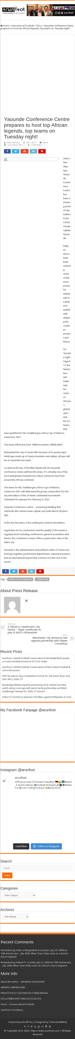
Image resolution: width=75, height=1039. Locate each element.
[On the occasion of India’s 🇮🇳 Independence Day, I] (37, 833)
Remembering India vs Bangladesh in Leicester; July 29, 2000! (32, 950)
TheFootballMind (58, 1022)
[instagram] (42, 1026)
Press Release (13, 142)
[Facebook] (28, 1026)
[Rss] (25, 1026)
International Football (22, 25)
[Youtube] (39, 1026)
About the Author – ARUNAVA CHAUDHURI (23, 981)
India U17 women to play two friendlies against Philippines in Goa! (36, 697)
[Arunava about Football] (37, 9)
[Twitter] (31, 1026)
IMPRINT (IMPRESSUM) (13, 987)
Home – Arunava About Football (17, 1004)
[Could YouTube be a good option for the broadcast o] (37, 822)
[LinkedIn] (35, 1026)
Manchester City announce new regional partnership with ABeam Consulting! (49, 639)
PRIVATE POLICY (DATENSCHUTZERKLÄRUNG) (24, 993)
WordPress (27, 1022)
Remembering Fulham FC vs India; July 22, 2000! (25, 962)
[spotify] (49, 1026)
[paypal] (46, 1026)
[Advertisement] (37, 77)
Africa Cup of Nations (20, 579)
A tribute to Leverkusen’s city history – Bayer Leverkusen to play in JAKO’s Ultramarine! (24, 628)
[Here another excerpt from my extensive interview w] (37, 799)
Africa (39, 25)
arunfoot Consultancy (12, 1010)
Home (6, 25)
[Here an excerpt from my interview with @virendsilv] (37, 812)
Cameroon (42, 579)
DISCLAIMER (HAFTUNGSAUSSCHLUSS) (21, 998)
